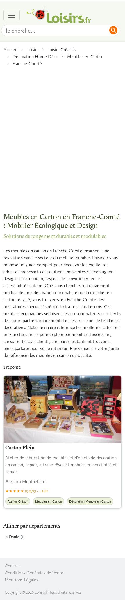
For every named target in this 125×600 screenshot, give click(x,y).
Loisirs (32, 49)
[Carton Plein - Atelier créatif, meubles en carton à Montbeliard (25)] (62, 409)
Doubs (14, 537)
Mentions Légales (21, 580)
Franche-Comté (27, 63)
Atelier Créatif (18, 501)
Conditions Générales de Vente (34, 573)
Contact (12, 566)
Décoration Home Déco (35, 56)
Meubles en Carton (85, 56)
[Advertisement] (62, 136)
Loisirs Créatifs (61, 49)
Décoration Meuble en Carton (90, 501)
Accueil (10, 49)
